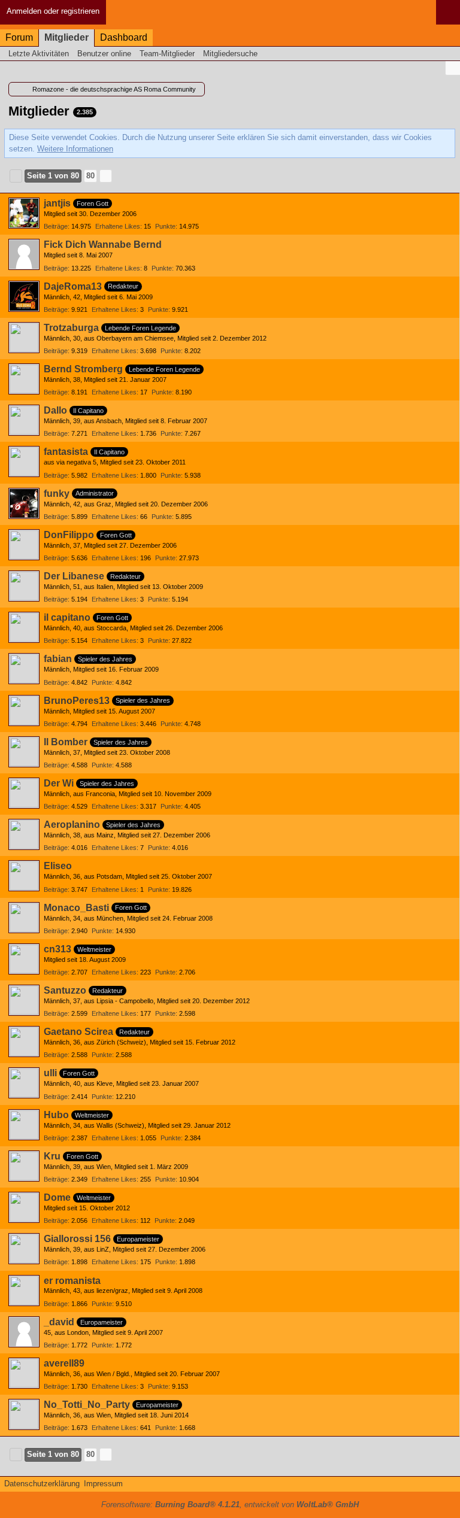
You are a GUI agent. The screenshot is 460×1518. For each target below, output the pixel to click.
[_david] (24, 1331)
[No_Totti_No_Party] (24, 1414)
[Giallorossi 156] (24, 1248)
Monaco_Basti (76, 908)
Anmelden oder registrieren (53, 11)
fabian (58, 659)
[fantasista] (24, 461)
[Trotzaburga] (24, 337)
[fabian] (24, 668)
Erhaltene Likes (117, 226)
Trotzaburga (71, 328)
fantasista (66, 452)
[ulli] (24, 1082)
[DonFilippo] (24, 544)
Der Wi (59, 783)
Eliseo (58, 866)
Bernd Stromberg (83, 369)
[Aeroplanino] (24, 834)
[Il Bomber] (24, 751)
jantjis (57, 203)
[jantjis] (24, 213)
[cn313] (24, 958)
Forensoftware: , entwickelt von (230, 1504)
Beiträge (56, 226)
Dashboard (123, 37)
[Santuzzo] (24, 1000)
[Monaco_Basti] (24, 917)
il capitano (67, 617)
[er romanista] (24, 1290)
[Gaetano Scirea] (24, 1041)
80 (90, 175)
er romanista (72, 1281)
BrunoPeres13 (77, 701)
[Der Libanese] (24, 586)
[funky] (24, 503)
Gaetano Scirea (78, 1032)
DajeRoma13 (73, 286)
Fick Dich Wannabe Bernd (103, 244)
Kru (52, 1156)
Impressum (103, 1483)
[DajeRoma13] (24, 296)
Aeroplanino (72, 824)
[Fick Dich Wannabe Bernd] (24, 254)
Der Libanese (74, 576)
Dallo (55, 410)
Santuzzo (65, 990)
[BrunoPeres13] (24, 710)
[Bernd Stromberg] (24, 378)
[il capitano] (24, 627)
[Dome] (24, 1207)
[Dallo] (24, 420)
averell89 (64, 1363)
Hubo (56, 1115)
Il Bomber (65, 742)
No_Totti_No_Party (87, 1404)
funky (56, 493)
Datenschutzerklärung (42, 1483)
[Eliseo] (24, 875)
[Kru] (24, 1166)
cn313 (57, 949)
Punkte (165, 226)
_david (59, 1322)
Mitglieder (66, 37)
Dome (57, 1197)
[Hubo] (24, 1124)
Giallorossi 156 (77, 1239)
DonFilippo (69, 535)
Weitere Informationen (75, 148)
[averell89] (24, 1373)
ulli (50, 1073)
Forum (19, 37)
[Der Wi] (24, 793)
